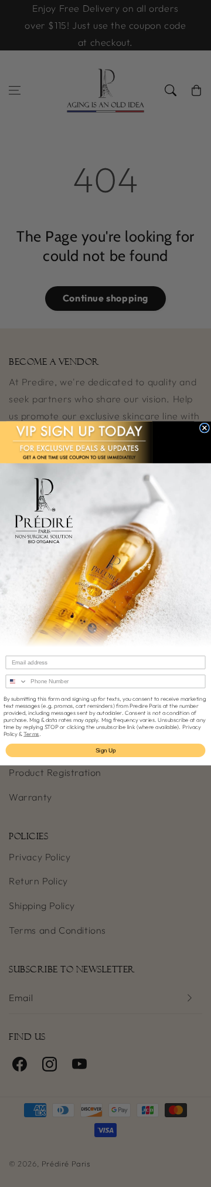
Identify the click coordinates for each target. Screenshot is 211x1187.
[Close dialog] (204, 427)
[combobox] (16, 681)
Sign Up (106, 750)
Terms (31, 733)
